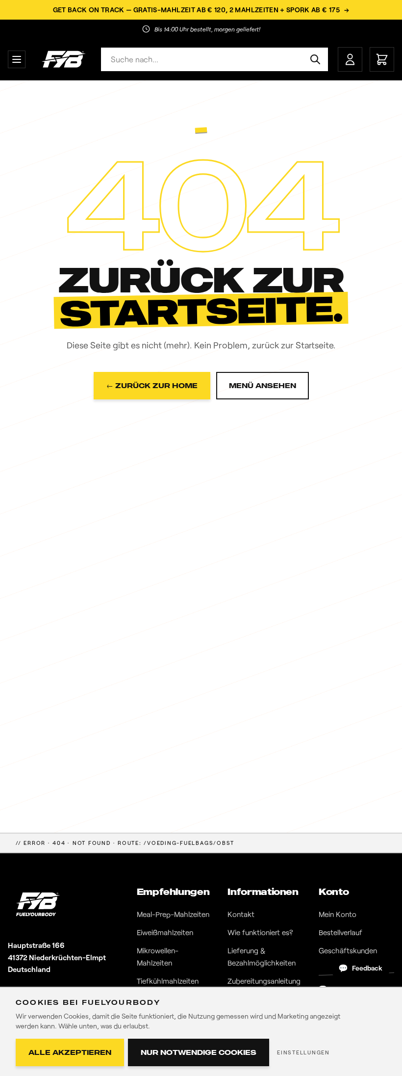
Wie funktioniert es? (260, 932)
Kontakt (240, 914)
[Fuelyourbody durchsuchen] (315, 59)
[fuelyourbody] (63, 59)
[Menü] (16, 59)
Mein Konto (337, 914)
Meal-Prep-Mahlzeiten (173, 914)
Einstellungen (303, 1052)
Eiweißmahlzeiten (165, 932)
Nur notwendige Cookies (198, 1052)
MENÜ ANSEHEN (262, 385)
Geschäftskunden (348, 950)
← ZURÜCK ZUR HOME (152, 385)
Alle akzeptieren (69, 1052)
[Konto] (350, 59)
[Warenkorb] (382, 59)
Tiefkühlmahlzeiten (168, 980)
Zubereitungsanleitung (264, 980)
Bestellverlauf (340, 932)
